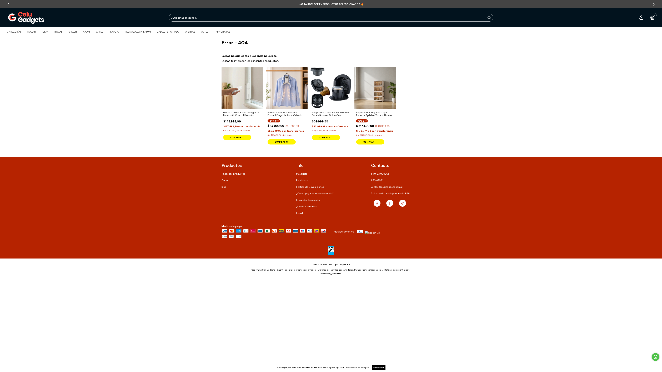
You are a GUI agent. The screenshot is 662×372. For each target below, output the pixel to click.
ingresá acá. (375, 269)
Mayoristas (223, 31)
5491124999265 (380, 173)
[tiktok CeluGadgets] (402, 203)
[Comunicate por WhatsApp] (655, 357)
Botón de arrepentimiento (397, 269)
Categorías (14, 31)
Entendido (378, 367)
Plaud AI (114, 31)
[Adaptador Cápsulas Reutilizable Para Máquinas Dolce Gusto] (331, 88)
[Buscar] (489, 18)
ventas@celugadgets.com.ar (387, 186)
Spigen (72, 31)
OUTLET (205, 31)
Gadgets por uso (168, 31)
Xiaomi (86, 31)
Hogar (31, 31)
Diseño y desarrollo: (325, 264)
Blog (224, 186)
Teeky (45, 31)
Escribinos (302, 180)
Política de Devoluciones (310, 186)
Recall (299, 213)
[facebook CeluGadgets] (389, 203)
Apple (99, 31)
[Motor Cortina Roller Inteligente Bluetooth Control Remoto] (242, 88)
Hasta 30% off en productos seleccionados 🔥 (331, 4)
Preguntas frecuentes (308, 200)
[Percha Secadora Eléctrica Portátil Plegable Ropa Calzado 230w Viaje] (287, 88)
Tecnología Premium (138, 31)
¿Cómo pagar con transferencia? (315, 193)
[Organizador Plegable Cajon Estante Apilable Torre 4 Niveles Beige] (375, 88)
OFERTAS (190, 31)
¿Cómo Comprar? (306, 206)
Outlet (225, 180)
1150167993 (377, 180)
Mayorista (301, 173)
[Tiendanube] (331, 274)
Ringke (58, 31)
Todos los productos (233, 173)
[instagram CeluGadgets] (377, 203)
